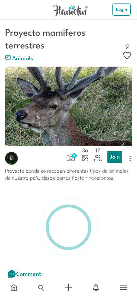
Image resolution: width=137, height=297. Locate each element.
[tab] (13, 288)
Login (121, 9)
